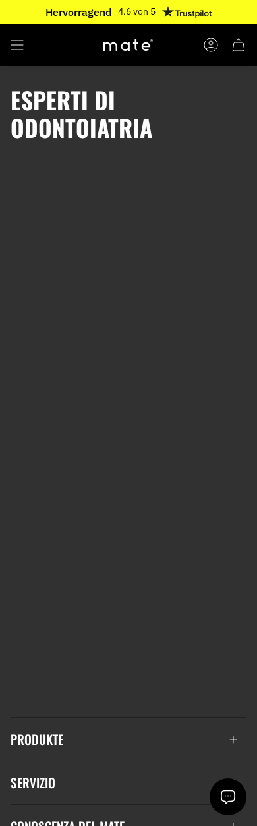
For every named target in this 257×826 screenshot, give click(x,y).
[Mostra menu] (17, 45)
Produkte (37, 739)
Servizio (33, 782)
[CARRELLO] (238, 45)
